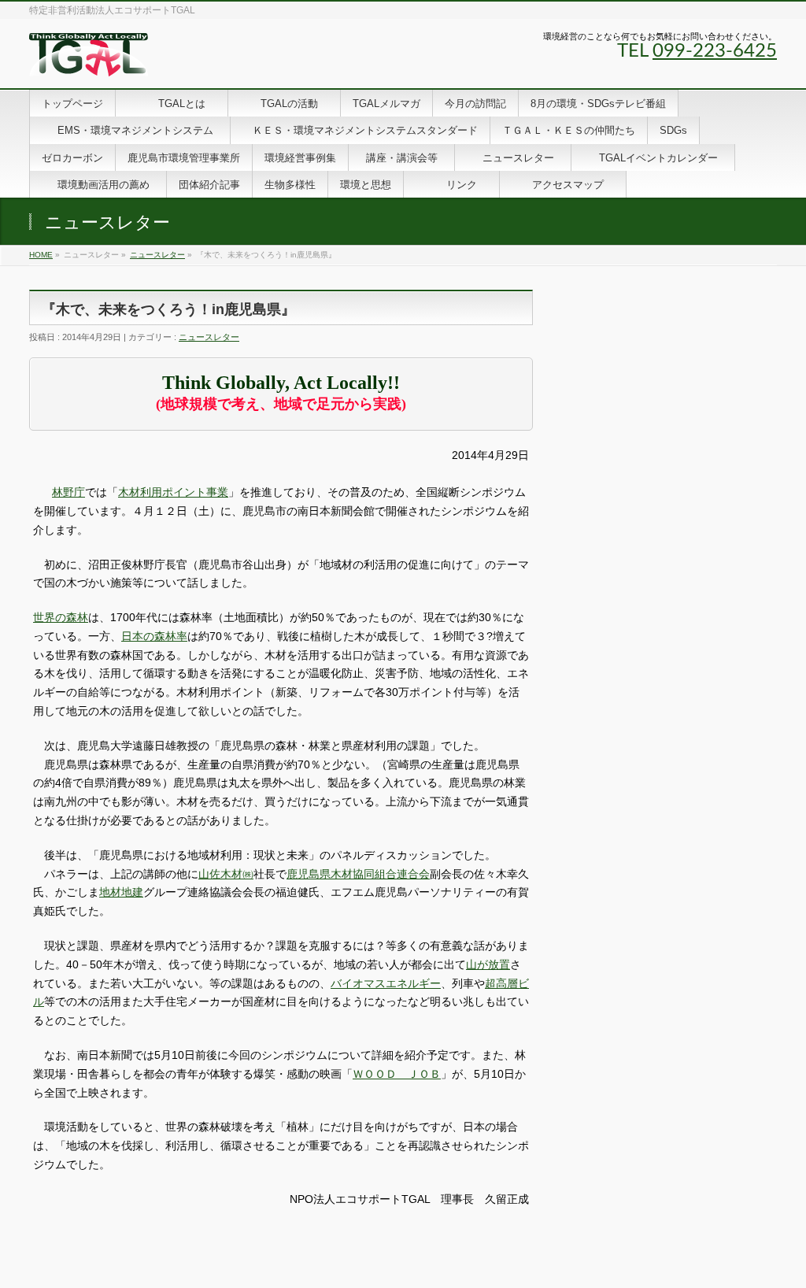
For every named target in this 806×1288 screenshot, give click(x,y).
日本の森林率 (154, 636)
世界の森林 (60, 617)
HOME (41, 254)
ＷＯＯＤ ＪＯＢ (397, 1074)
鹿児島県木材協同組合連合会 (358, 874)
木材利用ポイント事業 (173, 492)
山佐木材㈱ (225, 874)
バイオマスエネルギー (386, 983)
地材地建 (121, 892)
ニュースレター (157, 254)
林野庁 (68, 492)
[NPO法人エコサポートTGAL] (88, 58)
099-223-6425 (715, 51)
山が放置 (488, 964)
